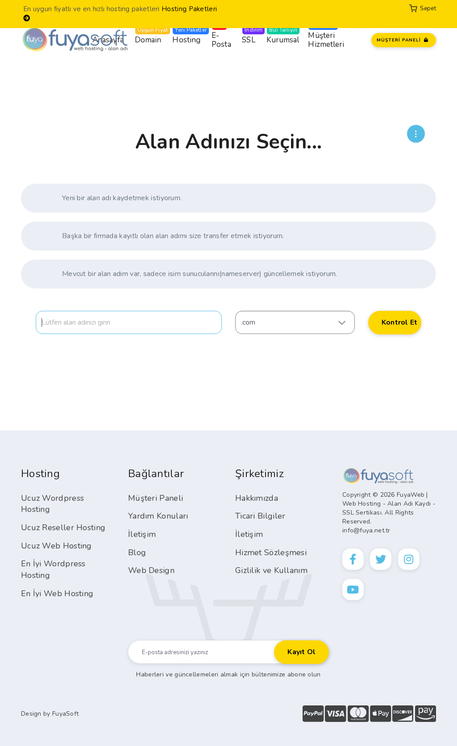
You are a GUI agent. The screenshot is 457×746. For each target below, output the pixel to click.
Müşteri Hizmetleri (326, 35)
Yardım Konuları (158, 516)
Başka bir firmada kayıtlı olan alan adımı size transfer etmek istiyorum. (173, 236)
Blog (137, 552)
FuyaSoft (65, 713)
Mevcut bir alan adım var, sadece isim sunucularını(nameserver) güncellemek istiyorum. (199, 274)
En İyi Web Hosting (57, 593)
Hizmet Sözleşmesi (271, 552)
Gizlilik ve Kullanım (271, 570)
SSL (248, 35)
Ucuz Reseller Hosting (63, 527)
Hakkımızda (256, 498)
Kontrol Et (399, 322)
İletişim (142, 534)
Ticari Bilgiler (260, 516)
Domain (148, 35)
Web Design (151, 570)
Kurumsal (282, 35)
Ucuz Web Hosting (56, 545)
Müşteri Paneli (155, 498)
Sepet (426, 8)
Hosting (186, 35)
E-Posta (221, 35)
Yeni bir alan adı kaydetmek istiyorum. (122, 198)
